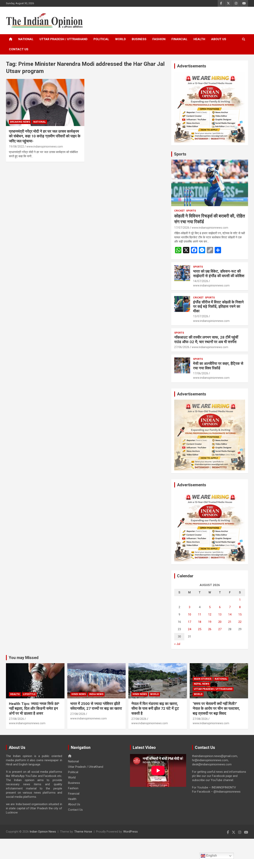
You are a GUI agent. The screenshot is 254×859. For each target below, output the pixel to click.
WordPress (130, 831)
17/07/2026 (181, 227)
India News (96, 694)
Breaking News (20, 121)
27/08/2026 (16, 718)
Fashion (158, 39)
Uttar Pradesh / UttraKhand (63, 39)
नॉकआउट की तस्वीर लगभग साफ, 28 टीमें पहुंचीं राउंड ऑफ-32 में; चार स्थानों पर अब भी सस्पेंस (206, 339)
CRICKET (179, 210)
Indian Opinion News (43, 831)
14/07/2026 (200, 281)
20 (219, 622)
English (211, 855)
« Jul (177, 644)
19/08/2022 (16, 146)
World (120, 39)
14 (229, 614)
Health (199, 39)
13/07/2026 (200, 316)
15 (239, 614)
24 (189, 629)
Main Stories (202, 678)
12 (209, 614)
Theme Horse (83, 831)
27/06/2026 (181, 347)
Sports (180, 154)
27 (219, 629)
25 (199, 629)
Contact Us (18, 49)
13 (219, 614)
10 (189, 614)
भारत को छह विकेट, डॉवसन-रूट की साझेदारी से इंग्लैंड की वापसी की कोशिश (218, 273)
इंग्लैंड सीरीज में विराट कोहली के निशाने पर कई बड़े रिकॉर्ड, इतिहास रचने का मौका (218, 307)
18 (199, 622)
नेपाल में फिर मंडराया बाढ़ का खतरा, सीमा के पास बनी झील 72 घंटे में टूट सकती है (155, 708)
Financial (179, 39)
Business (139, 39)
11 (199, 614)
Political (101, 39)
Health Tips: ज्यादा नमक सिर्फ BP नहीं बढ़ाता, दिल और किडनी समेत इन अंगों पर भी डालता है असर (34, 708)
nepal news (201, 683)
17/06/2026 (200, 373)
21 (229, 622)
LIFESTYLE (29, 694)
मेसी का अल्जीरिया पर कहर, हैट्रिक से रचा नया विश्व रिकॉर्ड (218, 365)
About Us (218, 39)
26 (209, 629)
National (26, 39)
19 (209, 622)
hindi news (78, 694)
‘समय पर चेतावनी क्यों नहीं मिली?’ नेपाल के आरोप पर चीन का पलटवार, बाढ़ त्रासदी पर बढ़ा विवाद (216, 708)
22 (239, 622)
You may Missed (23, 657)
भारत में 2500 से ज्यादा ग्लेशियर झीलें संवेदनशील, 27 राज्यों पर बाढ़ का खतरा (96, 706)
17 (189, 622)
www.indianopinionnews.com (44, 146)
